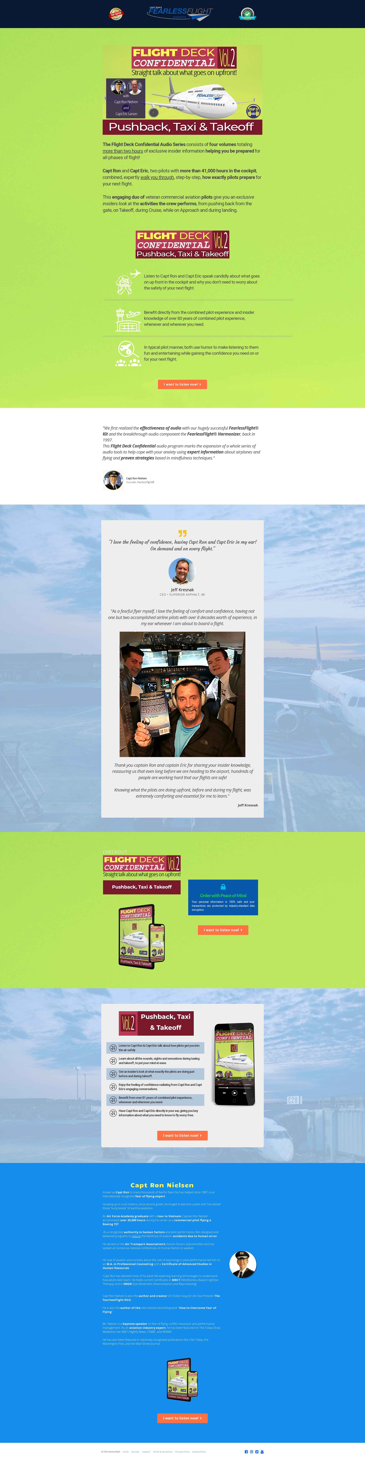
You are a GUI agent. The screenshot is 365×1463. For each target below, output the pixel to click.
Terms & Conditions (163, 1452)
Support (146, 1452)
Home (126, 1452)
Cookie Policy (199, 1452)
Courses (135, 1452)
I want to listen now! (181, 384)
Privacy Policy (182, 1452)
